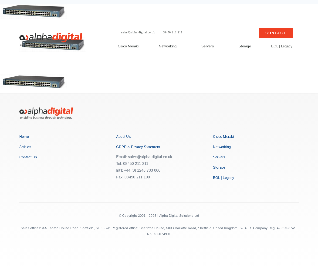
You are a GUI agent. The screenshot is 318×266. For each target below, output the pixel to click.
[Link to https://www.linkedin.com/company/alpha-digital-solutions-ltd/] (150, 186)
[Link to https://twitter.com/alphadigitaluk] (129, 186)
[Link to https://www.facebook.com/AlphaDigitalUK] (119, 186)
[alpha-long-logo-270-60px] (50, 34)
